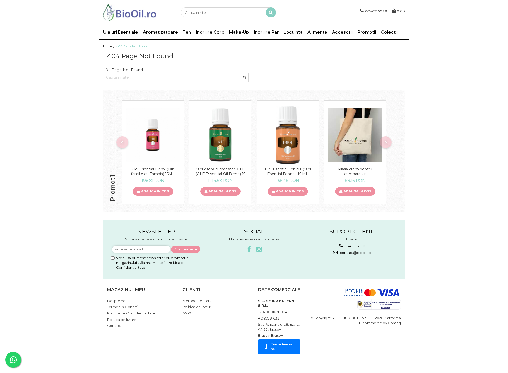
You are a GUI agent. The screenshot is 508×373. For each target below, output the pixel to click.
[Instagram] (259, 249)
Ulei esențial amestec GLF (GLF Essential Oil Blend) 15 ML (220, 171)
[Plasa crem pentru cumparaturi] (355, 135)
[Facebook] (249, 249)
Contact (114, 325)
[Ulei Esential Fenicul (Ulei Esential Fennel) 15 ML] (288, 135)
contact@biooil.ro (355, 252)
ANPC (188, 313)
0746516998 (354, 246)
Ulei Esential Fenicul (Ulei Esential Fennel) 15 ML (288, 171)
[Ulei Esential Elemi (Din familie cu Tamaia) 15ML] (153, 135)
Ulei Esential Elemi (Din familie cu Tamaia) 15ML (153, 171)
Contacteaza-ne (281, 346)
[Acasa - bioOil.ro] (129, 12)
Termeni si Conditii (122, 307)
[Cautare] (271, 12)
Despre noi (116, 301)
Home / (109, 46)
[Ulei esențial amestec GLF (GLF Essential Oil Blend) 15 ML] (220, 135)
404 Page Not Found (132, 46)
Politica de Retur (197, 307)
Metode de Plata (197, 301)
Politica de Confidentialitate (131, 313)
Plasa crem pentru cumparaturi (355, 171)
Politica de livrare (122, 319)
